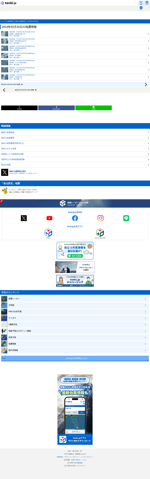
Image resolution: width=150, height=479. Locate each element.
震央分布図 (6, 165)
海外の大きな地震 (8, 149)
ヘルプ (84, 460)
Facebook (56, 109)
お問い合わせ (75, 460)
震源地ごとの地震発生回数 (12, 154)
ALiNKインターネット (78, 466)
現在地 (141, 9)
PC (81, 451)
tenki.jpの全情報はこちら (76, 358)
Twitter (19, 109)
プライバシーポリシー (72, 457)
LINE (93, 109)
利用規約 (60, 457)
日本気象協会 (78, 463)
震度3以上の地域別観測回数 (13, 159)
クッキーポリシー (87, 457)
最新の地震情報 (7, 132)
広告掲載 (67, 460)
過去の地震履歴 (7, 138)
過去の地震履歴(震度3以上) (12, 143)
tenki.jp (9, 3)
